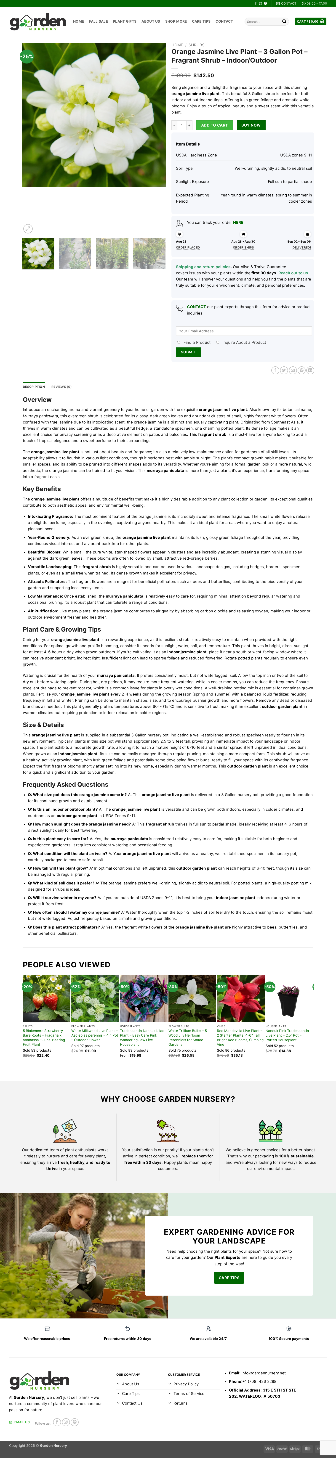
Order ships (243, 247)
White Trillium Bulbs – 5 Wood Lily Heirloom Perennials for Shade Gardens (187, 1038)
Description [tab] (34, 387)
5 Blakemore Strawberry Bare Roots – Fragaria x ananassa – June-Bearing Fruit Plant (44, 1038)
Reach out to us (293, 273)
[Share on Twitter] (284, 370)
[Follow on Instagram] (260, 3)
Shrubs (197, 45)
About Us (150, 21)
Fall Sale (98, 21)
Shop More (176, 21)
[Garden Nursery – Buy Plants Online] (37, 21)
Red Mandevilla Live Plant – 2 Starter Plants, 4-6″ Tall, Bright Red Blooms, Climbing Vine (240, 1038)
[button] (311, 22)
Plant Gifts (124, 21)
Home (78, 21)
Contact (224, 21)
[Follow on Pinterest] (265, 3)
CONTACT (196, 306)
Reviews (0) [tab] (61, 387)
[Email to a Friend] (293, 370)
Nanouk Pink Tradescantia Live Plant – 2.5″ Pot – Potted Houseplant (287, 1035)
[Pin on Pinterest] (302, 370)
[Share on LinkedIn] (310, 370)
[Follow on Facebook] (255, 3)
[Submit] (284, 21)
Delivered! (302, 247)
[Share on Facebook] (275, 370)
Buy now (251, 125)
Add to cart (214, 125)
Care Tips (201, 21)
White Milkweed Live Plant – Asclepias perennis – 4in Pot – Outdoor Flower (94, 1035)
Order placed (188, 247)
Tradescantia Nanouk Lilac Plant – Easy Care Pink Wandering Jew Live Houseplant (142, 1038)
